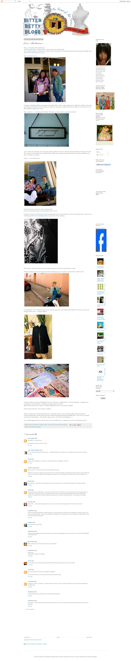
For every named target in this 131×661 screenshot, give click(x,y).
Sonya (29, 459)
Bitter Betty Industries (100, 228)
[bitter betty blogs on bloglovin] (103, 165)
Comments (100, 155)
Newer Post (27, 637)
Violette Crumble (32, 467)
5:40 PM (30, 454)
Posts (99, 152)
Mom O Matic (31, 541)
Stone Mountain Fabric (41, 214)
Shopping (39, 426)
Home (58, 637)
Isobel (29, 490)
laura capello (31, 438)
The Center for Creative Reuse (68, 271)
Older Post (89, 637)
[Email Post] (70, 424)
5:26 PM (30, 606)
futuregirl (30, 501)
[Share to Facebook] (78, 425)
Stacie (29, 560)
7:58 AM (30, 485)
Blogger (95, 656)
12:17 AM (30, 576)
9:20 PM (30, 536)
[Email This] (73, 425)
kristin (29, 569)
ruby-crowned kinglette (33, 450)
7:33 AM (30, 545)
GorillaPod (40, 51)
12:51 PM (30, 564)
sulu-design (31, 581)
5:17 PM (30, 445)
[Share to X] (77, 425)
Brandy (30, 481)
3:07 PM (30, 587)
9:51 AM (30, 517)
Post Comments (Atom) (36, 639)
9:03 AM (30, 506)
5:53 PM (30, 476)
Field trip (30, 426)
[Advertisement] (58, 623)
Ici (32, 112)
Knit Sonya (32, 52)
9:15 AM (30, 596)
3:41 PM (30, 526)
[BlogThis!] (75, 425)
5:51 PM (30, 463)
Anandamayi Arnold (37, 107)
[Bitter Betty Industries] (101, 251)
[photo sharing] (45, 102)
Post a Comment (30, 609)
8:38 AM (30, 497)
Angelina (30, 522)
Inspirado (34, 426)
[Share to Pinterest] (80, 425)
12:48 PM (30, 556)
